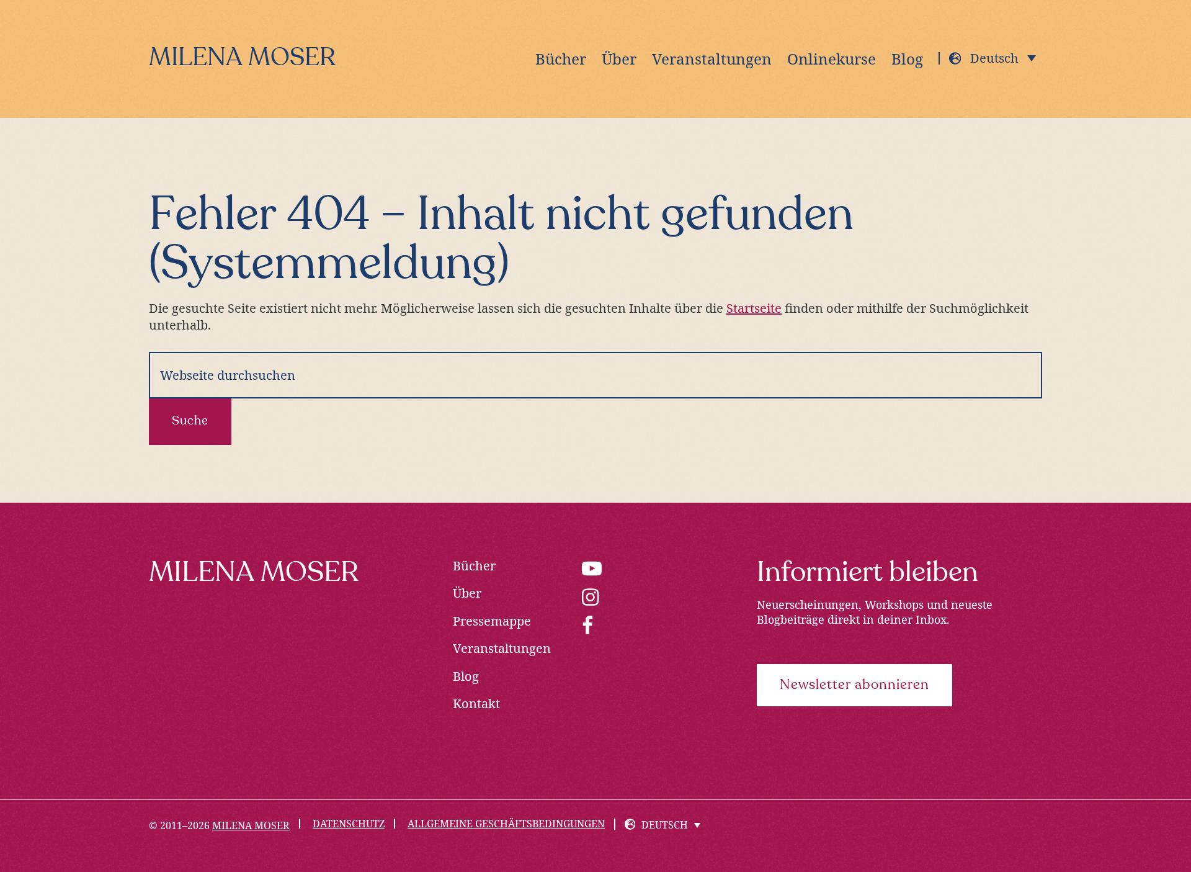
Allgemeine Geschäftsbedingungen (506, 823)
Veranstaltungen (502, 648)
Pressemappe (492, 621)
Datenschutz (349, 823)
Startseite (754, 308)
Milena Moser (242, 59)
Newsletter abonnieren (854, 685)
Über (467, 593)
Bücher (474, 565)
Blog (466, 676)
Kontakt (476, 703)
